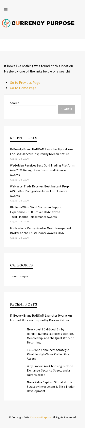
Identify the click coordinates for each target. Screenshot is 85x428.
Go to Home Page (23, 88)
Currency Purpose (40, 417)
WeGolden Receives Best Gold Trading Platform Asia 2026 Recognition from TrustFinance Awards (42, 170)
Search (14, 103)
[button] (6, 9)
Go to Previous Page (25, 82)
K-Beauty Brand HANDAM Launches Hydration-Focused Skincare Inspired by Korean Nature (41, 317)
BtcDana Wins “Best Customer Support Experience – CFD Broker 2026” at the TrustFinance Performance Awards (36, 212)
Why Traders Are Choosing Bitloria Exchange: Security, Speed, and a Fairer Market (50, 370)
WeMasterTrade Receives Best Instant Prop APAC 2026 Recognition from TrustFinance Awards (39, 191)
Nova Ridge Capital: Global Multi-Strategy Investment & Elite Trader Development (51, 386)
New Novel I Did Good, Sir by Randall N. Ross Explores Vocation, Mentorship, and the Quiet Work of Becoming (50, 335)
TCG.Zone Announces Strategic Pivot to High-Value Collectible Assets (48, 354)
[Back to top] (81, 424)
